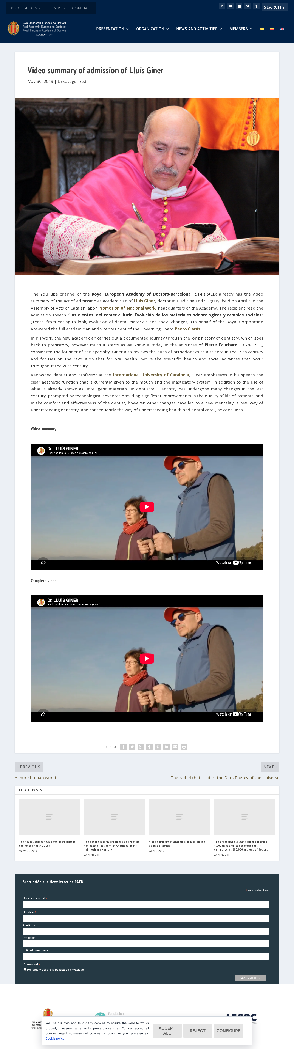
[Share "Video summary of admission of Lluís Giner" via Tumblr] (149, 746)
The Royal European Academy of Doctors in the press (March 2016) (47, 844)
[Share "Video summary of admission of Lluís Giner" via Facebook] (123, 746)
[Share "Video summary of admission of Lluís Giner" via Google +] (140, 746)
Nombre (29, 912)
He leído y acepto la (55, 969)
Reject (198, 1030)
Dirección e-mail (35, 898)
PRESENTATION (110, 29)
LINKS (56, 8)
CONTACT (81, 8)
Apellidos (29, 925)
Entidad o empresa (35, 950)
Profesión (29, 937)
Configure (228, 1030)
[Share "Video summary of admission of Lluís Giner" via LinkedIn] (166, 746)
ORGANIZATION (150, 29)
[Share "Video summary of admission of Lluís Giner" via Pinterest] (158, 746)
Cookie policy (55, 1038)
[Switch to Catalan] (272, 35)
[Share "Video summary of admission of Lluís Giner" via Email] (175, 746)
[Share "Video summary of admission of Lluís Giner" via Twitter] (132, 746)
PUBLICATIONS (25, 8)
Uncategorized (72, 81)
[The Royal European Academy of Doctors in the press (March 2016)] (49, 817)
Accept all (167, 1031)
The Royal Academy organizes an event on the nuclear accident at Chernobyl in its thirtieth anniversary (112, 845)
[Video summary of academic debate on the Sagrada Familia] (179, 817)
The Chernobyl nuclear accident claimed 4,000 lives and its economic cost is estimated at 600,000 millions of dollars (241, 845)
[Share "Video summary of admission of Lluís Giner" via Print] (183, 746)
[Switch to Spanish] (262, 35)
